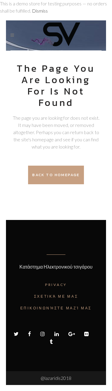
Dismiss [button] (40, 11)
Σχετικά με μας (56, 296)
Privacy (56, 284)
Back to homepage (55, 175)
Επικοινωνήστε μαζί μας (56, 308)
